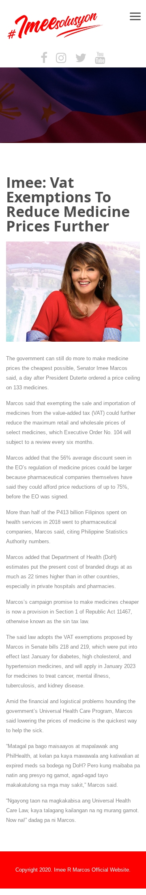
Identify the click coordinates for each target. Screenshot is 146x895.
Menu (138, 16)
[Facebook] (44, 58)
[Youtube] (100, 58)
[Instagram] (61, 58)
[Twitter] (81, 58)
